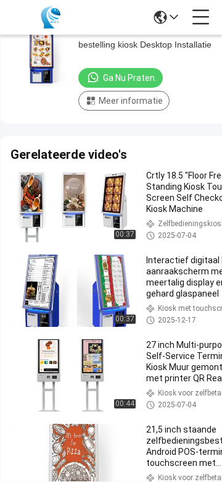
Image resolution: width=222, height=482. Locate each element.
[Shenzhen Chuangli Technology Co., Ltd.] (50, 17)
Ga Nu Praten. (130, 78)
